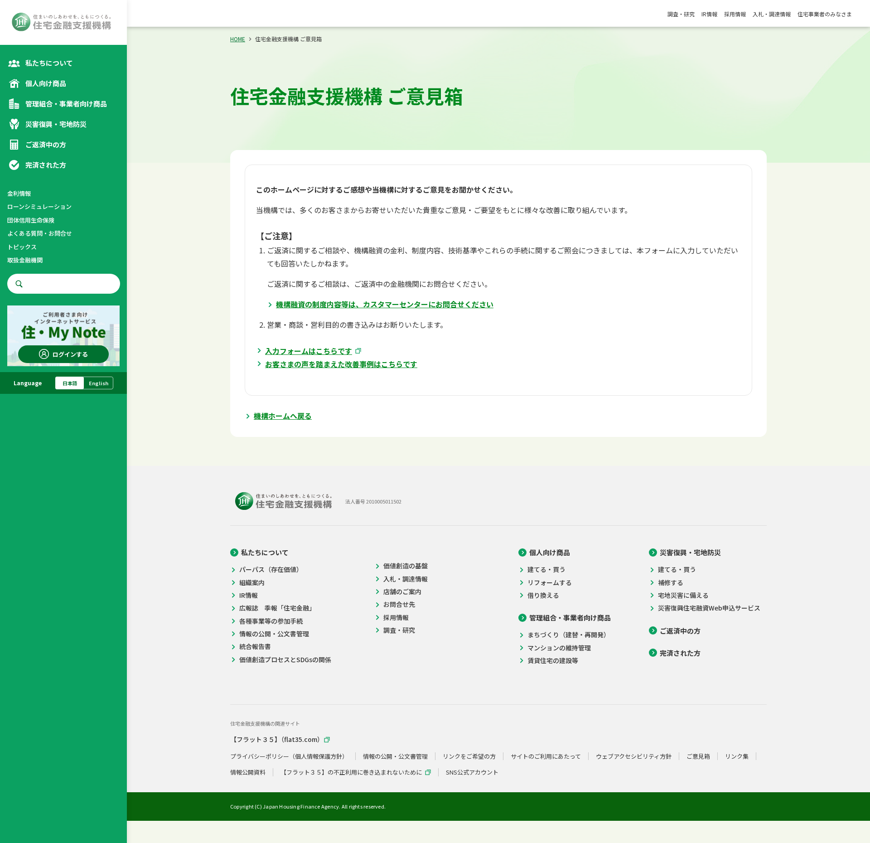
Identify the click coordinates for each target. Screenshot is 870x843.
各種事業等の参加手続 (271, 621)
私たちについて (265, 552)
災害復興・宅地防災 (690, 552)
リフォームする (549, 582)
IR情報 (709, 14)
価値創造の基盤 (405, 566)
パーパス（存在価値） (271, 569)
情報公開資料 (248, 772)
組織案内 (252, 582)
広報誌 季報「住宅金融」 (277, 608)
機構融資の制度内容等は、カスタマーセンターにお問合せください (384, 304)
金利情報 (19, 193)
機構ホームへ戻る (283, 415)
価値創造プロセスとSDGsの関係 (285, 659)
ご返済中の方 (680, 630)
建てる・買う (546, 569)
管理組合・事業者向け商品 (570, 617)
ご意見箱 (698, 756)
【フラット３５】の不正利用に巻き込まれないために (351, 772)
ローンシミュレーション (39, 207)
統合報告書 (255, 646)
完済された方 (680, 653)
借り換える (543, 595)
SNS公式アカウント (472, 772)
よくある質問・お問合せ (39, 233)
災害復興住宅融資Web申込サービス (709, 608)
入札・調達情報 (772, 14)
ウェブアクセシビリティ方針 (634, 756)
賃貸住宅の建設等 (552, 660)
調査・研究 (681, 14)
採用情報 (735, 14)
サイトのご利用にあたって (546, 756)
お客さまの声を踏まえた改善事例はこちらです (341, 364)
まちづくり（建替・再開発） (568, 634)
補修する (670, 582)
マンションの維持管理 (559, 648)
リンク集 (737, 756)
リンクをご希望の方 (469, 756)
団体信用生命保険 (30, 220)
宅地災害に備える (683, 595)
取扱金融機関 (25, 260)
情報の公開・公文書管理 (274, 634)
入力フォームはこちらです (308, 350)
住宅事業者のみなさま (825, 14)
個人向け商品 (549, 552)
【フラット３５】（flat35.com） (277, 739)
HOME (237, 39)
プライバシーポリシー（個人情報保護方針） (289, 756)
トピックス (22, 246)
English (98, 383)
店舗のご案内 (402, 591)
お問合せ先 (399, 604)
